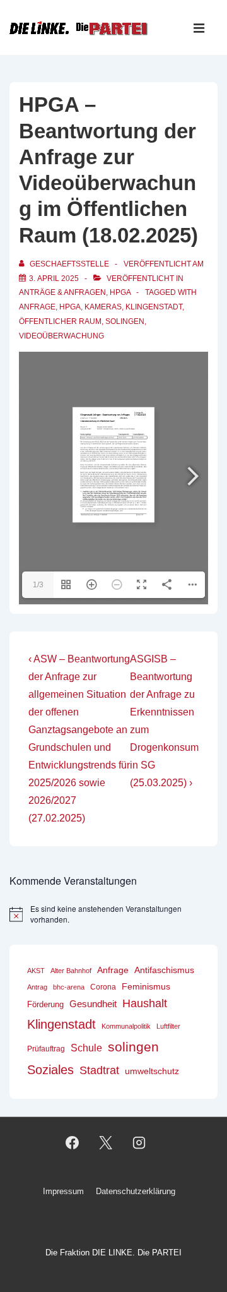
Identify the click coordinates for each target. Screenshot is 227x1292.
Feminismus (146, 986)
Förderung (45, 1004)
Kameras (103, 306)
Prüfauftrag (46, 1048)
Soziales (50, 1070)
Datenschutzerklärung (135, 1191)
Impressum (63, 1191)
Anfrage (37, 306)
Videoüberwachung (61, 336)
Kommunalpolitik (126, 1026)
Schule (86, 1048)
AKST (36, 970)
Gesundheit (93, 1003)
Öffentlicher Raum (60, 321)
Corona (103, 987)
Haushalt (144, 1003)
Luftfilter (168, 1026)
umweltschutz (152, 1071)
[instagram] (139, 1143)
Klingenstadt (153, 306)
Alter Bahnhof (70, 970)
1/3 (38, 584)
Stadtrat (99, 1070)
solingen (124, 321)
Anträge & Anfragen (62, 292)
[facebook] (72, 1143)
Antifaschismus (164, 970)
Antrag (37, 987)
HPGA (120, 292)
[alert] (113, 914)
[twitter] (106, 1143)
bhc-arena (68, 987)
